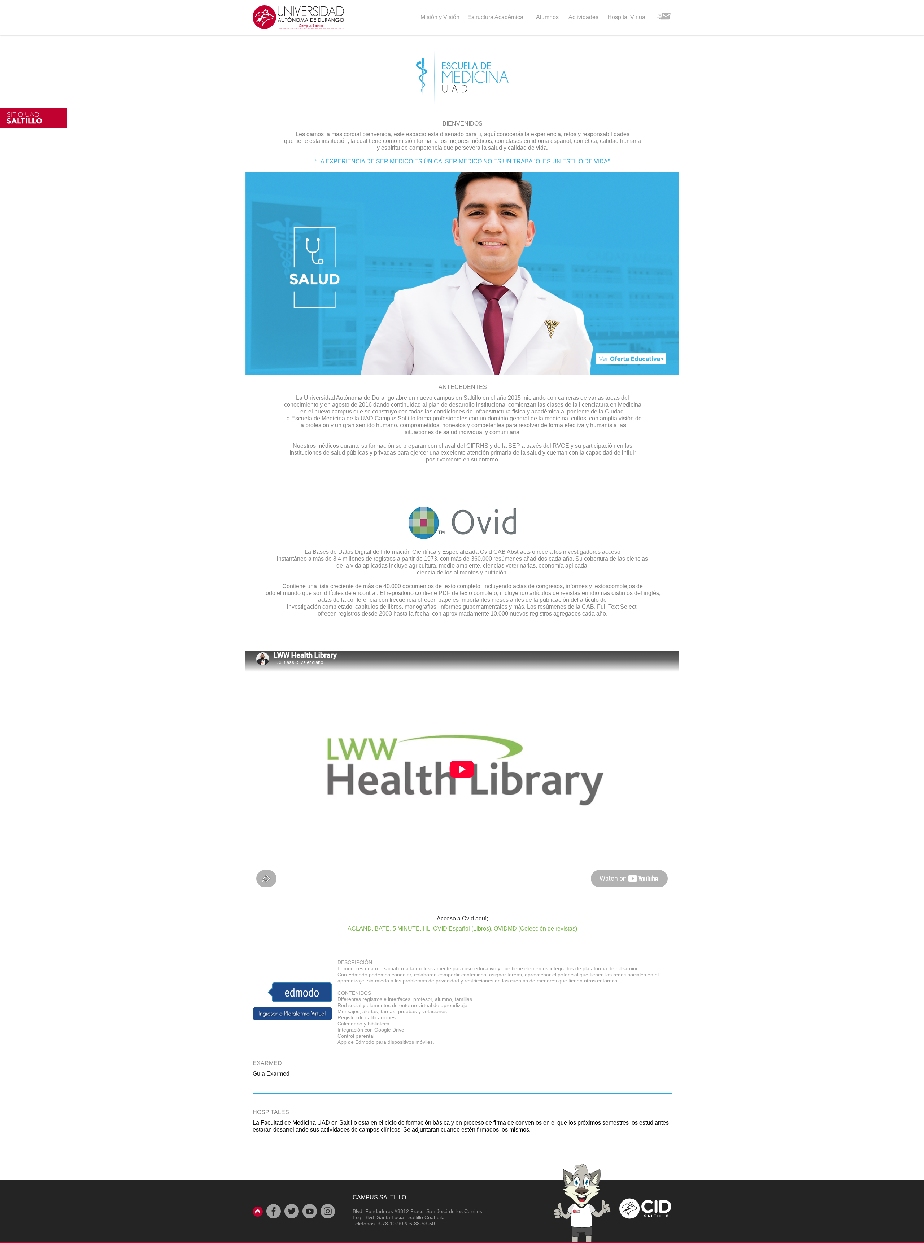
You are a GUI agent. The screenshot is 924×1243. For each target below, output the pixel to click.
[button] (462, 273)
